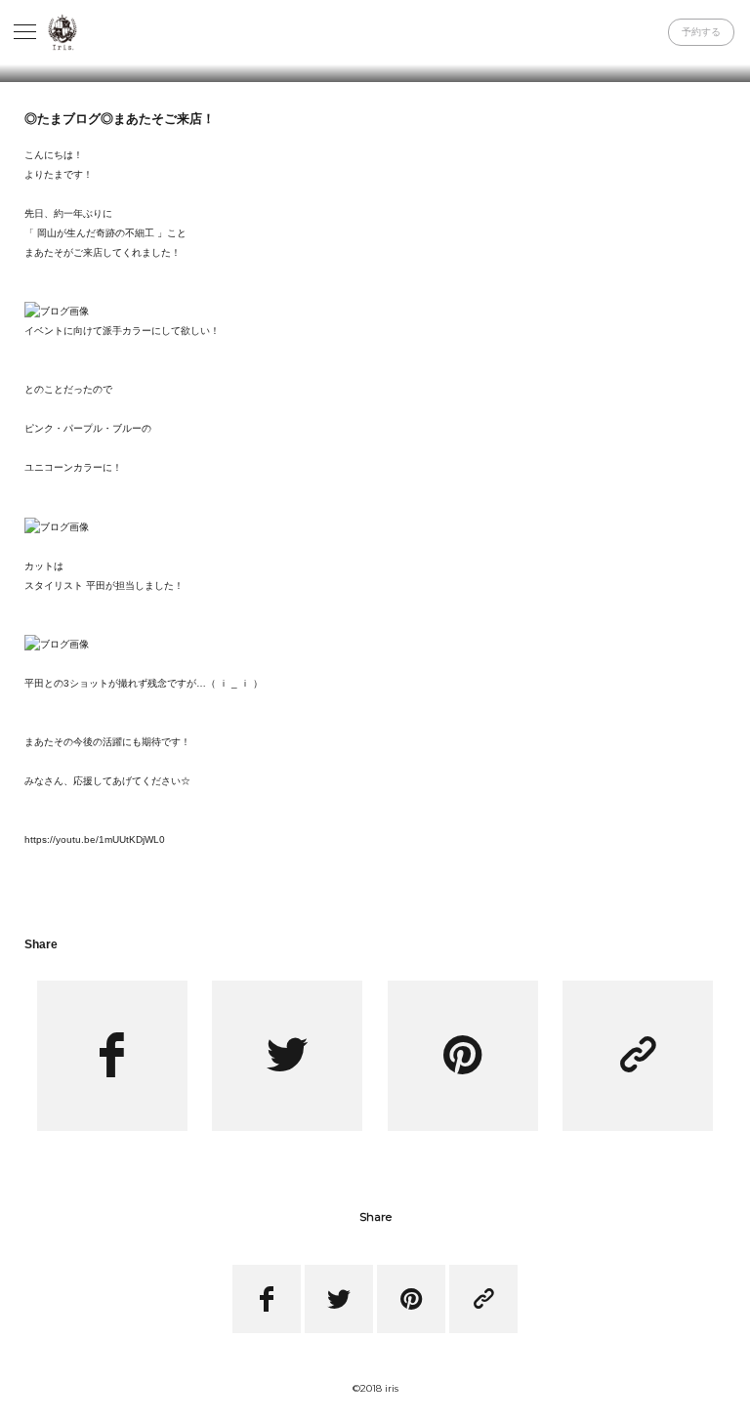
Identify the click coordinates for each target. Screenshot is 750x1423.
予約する (701, 31)
